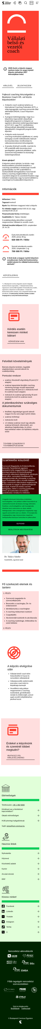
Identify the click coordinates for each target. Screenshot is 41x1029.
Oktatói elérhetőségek (10, 815)
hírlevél (8, 86)
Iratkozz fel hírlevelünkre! (15, 757)
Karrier (4, 869)
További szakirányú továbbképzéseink (14, 445)
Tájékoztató (25, 1008)
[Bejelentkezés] (14, 3)
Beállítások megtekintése (20, 529)
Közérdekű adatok (9, 864)
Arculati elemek (8, 874)
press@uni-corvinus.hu (16, 826)
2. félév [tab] (7, 628)
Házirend (5, 858)
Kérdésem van (16, 341)
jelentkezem (24, 86)
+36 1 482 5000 (18, 805)
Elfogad (20, 523)
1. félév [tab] (7, 593)
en (31, 3)
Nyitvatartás (6, 853)
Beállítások (15, 1008)
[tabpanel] (20, 610)
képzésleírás (10, 275)
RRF (3, 879)
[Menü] (37, 3)
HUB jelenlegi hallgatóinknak (13, 821)
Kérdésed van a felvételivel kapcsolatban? (12, 810)
